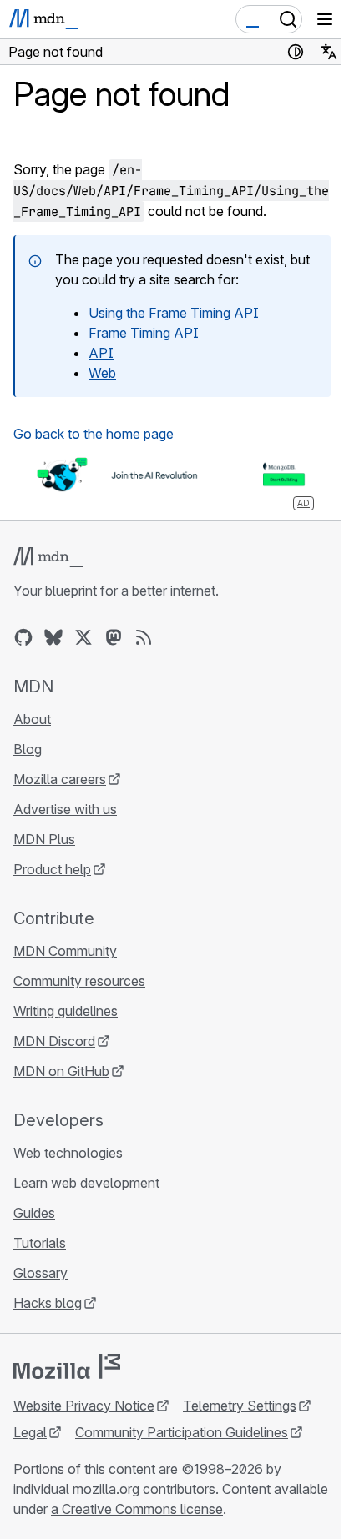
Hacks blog (47, 1303)
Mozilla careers (59, 779)
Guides (34, 1213)
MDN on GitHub (61, 1071)
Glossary (40, 1273)
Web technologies (68, 1152)
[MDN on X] (83, 637)
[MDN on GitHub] (23, 637)
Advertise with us (65, 809)
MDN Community (65, 951)
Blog (27, 749)
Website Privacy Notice (83, 1405)
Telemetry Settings (239, 1405)
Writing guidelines (65, 1011)
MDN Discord (54, 1041)
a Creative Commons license (137, 1509)
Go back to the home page (93, 433)
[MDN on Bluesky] (53, 637)
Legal (30, 1432)
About (32, 719)
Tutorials (39, 1243)
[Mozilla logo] (66, 1366)
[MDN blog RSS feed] (144, 637)
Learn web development (86, 1182)
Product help (52, 869)
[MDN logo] (48, 557)
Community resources (79, 981)
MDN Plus (44, 839)
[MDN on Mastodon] (114, 637)
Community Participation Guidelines (181, 1432)
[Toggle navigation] (325, 19)
